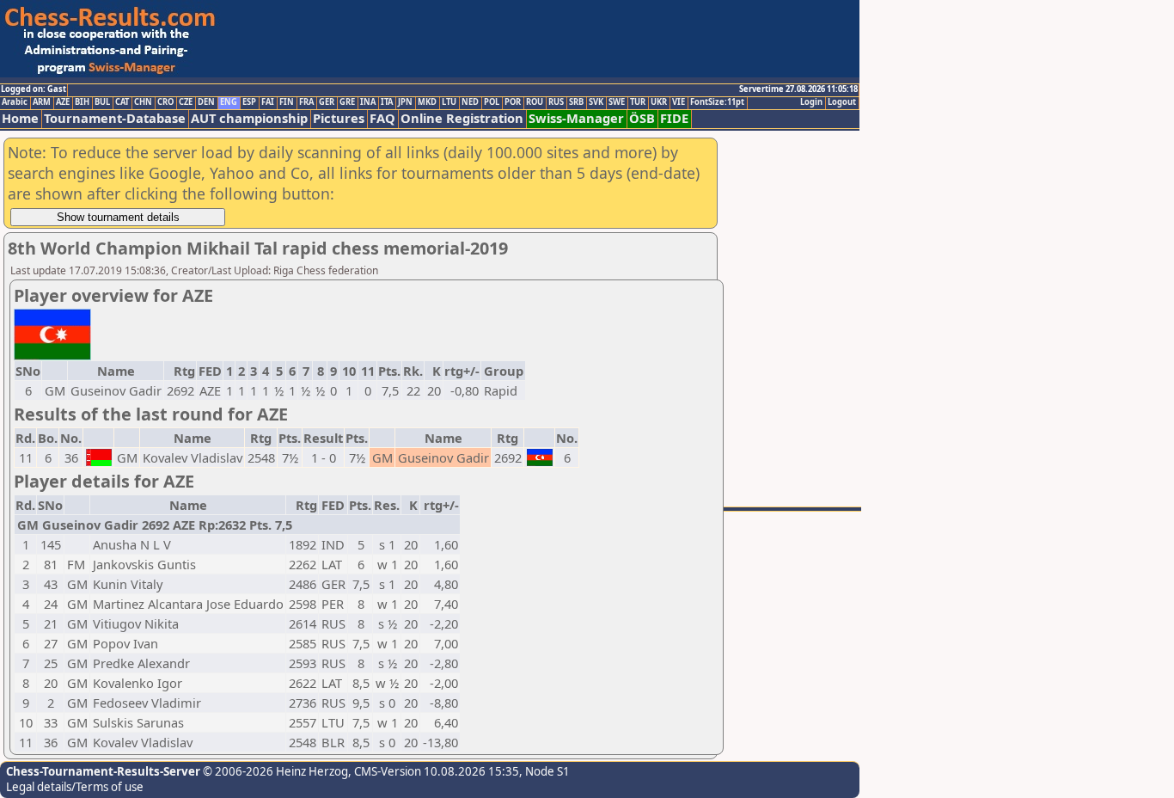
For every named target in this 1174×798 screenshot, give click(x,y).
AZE (63, 102)
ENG (228, 102)
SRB (576, 102)
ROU (534, 102)
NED (470, 102)
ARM (42, 102)
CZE (186, 102)
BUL (102, 102)
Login (811, 102)
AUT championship (249, 118)
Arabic (15, 102)
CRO (165, 102)
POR (512, 102)
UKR (659, 102)
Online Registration (462, 118)
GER (326, 102)
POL (491, 102)
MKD (427, 102)
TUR (637, 102)
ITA (387, 102)
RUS (556, 102)
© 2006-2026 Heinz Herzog (274, 771)
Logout (842, 102)
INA (368, 102)
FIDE (674, 118)
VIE (678, 102)
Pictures (338, 118)
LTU (449, 102)
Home (20, 118)
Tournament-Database (115, 118)
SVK (596, 102)
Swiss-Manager (576, 118)
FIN (286, 102)
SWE (616, 102)
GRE (347, 102)
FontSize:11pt (717, 102)
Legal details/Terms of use (75, 787)
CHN (143, 102)
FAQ (382, 118)
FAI (267, 102)
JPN (405, 102)
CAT (122, 102)
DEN (206, 102)
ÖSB (642, 118)
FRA (306, 102)
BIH (82, 102)
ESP (249, 102)
